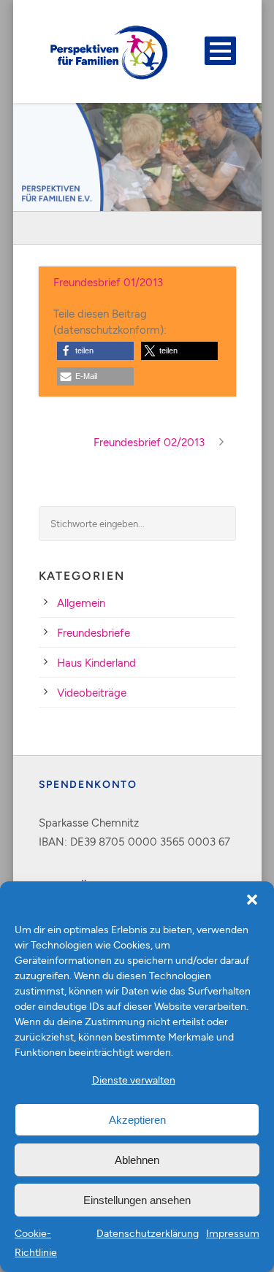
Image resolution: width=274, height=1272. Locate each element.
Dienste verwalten (133, 1079)
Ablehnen (137, 1160)
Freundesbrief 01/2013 (108, 281)
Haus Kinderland (96, 662)
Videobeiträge (91, 692)
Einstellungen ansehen (137, 1200)
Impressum (232, 1233)
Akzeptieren (137, 1120)
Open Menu (220, 51)
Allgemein (81, 602)
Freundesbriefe (93, 632)
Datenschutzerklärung (147, 1233)
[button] (252, 899)
